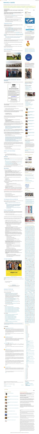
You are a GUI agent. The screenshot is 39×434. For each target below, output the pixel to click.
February (27, 366)
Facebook (27, 232)
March (26, 365)
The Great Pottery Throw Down (8, 164)
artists (17, 323)
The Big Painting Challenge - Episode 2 (9, 315)
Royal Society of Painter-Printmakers (30, 246)
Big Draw (33, 229)
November (27, 334)
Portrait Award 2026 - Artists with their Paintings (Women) (31, 123)
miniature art (30, 297)
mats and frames (26, 297)
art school (29, 265)
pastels (26, 303)
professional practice (32, 310)
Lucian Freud (31, 237)
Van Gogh (31, 254)
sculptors (26, 312)
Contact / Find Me (5, 6)
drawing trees (27, 278)
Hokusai (33, 233)
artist (32, 267)
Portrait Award (28, 241)
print (30, 308)
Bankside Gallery (29, 229)
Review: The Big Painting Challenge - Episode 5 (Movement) (12, 311)
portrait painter (29, 307)
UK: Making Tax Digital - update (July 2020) (29, 181)
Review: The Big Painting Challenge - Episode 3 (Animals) (12, 309)
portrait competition (30, 306)
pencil (32, 303)
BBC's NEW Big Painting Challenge (9, 306)
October (27, 335)
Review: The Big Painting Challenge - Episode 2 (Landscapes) (12, 308)
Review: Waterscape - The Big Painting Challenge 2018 (11, 301)
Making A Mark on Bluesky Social (28, 87)
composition (32, 273)
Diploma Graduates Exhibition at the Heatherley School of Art (31, 120)
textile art (32, 316)
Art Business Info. (15, 6)
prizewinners (26, 310)
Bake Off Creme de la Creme (8, 161)
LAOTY (27, 236)
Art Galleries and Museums (30, 227)
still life (25, 316)
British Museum (28, 230)
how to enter (27, 287)
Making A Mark (26, 101)
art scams (27, 265)
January (27, 367)
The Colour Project (5, 7)
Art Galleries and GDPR (28, 349)
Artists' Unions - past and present (28, 180)
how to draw (33, 286)
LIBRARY (13, 277)
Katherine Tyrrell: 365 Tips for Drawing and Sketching (29, 385)
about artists (27, 256)
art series (32, 265)
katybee (6, 349)
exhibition (27, 280)
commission (29, 273)
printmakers (29, 309)
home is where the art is (27, 286)
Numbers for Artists (18, 6)
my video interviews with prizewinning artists (29, 142)
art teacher (32, 266)
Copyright (30, 7)
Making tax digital (27, 179)
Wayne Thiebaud (30, 255)
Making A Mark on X (27, 88)
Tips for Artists (26, 105)
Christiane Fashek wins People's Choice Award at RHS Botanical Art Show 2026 (29, 199)
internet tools (32, 289)
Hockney (31, 233)
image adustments (29, 288)
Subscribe (8, 6)
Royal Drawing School (32, 243)
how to (30, 286)
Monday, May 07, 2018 (9, 349)
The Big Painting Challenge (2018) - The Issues (10, 293)
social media (32, 315)
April (26, 364)
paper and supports (29, 302)
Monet (25, 239)
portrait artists (26, 306)
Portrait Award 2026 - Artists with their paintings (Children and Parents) (31, 112)
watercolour (26, 319)
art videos (29, 267)
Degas (29, 231)
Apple (27, 226)
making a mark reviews (30, 295)
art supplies (28, 266)
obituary (28, 299)
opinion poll (26, 300)
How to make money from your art (29, 356)
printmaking (33, 309)
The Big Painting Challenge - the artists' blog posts (11, 321)
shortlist (26, 314)
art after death (28, 258)
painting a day (30, 301)
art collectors (32, 259)
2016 (26, 369)
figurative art (26, 283)
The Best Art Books (9, 7)
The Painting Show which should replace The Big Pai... (30, 358)
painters (32, 300)
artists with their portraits (27, 269)
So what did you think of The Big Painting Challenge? (11, 314)
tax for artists (28, 316)
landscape (32, 290)
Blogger (28, 432)
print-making (33, 308)
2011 (26, 373)
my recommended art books (27, 141)
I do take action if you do (32, 66)
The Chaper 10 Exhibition (7, 277)
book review (32, 270)
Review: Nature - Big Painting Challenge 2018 (10, 298)
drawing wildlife (26, 279)
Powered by (28, 31)
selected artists (33, 312)
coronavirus (31, 275)
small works (29, 315)
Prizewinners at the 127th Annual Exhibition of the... (30, 355)
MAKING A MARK (9, 2)
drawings (30, 279)
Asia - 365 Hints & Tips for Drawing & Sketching (29, 383)
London (27, 237)
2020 (26, 331)
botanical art (26, 271)
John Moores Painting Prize (31, 235)
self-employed (27, 313)
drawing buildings (32, 277)
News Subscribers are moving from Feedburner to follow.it (29, 178)
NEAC (27, 239)
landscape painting (28, 292)
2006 (26, 378)
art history (33, 262)
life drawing (31, 293)
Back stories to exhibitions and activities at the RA (30, 353)
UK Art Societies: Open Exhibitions (29, 6)
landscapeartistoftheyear (27, 293)
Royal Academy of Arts (32, 242)
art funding (30, 262)
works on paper (26, 323)
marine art (29, 296)
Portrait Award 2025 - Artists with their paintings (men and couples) (31, 132)
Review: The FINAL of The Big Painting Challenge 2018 (30, 357)
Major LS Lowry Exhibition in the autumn (31, 126)
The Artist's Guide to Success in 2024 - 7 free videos (29, 177)
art (6, 323)
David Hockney (27, 231)
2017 (26, 368)
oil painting (33, 299)
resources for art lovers (32, 311)
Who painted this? (23, 7)
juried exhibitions (27, 290)
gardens (28, 285)
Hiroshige (29, 233)
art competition (27, 260)
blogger (25, 270)
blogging (28, 270)
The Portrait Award (27, 253)
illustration (26, 288)
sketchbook (32, 314)
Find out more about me (27, 83)
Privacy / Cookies (33, 7)
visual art (33, 318)
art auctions (31, 258)
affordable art (32, 256)
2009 (26, 375)
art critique (10, 323)
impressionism (33, 288)
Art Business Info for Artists (28, 102)
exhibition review (30, 281)
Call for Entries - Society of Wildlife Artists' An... (30, 350)
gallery (26, 285)
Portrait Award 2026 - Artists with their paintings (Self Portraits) (31, 117)
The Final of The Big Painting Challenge (10, 318)
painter (29, 300)
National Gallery (31, 239)
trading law (32, 317)
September (27, 336)
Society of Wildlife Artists (32, 250)
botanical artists (32, 271)
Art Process (33, 227)
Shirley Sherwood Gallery (29, 248)
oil (30, 299)
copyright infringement (27, 275)
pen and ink (29, 303)
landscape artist (29, 291)
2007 (26, 377)
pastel (33, 302)
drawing (30, 276)
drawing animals (28, 277)
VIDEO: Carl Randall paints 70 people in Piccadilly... (30, 345)
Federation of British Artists (31, 232)
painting (26, 301)
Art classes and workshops (28, 228)
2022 (26, 329)
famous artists (30, 282)
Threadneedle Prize (32, 253)
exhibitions (26, 282)
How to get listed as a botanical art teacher (29, 200)
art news (26, 264)
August (27, 337)
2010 (26, 374)
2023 (26, 328)
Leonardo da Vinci (33, 236)
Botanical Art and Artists (14, 7)
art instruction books (28, 263)
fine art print (32, 283)
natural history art (31, 298)
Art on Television (11, 6)
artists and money (28, 268)
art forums (27, 262)
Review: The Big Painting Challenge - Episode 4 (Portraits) (12, 310)
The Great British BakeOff (8, 159)
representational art (27, 311)
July (26, 338)
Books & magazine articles (19, 7)
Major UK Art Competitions (23, 6)
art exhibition (30, 261)
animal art (26, 257)
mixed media (33, 297)
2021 (26, 330)
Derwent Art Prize (33, 231)
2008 (26, 376)
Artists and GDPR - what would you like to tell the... (30, 347)
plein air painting (32, 305)
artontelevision (32, 269)
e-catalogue (33, 279)
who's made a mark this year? (31, 321)
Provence (32, 241)
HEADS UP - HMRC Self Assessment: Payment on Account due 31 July (31, 115)
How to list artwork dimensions (31, 108)
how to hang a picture (30, 287)
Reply (5, 347)
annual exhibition (30, 257)
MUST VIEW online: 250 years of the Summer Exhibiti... (29, 341)
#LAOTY (25, 226)
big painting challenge (20, 323)
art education (12, 323)
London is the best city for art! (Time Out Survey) (31, 129)
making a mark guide (28, 294)
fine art (29, 283)
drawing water (32, 278)
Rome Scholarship (27, 242)
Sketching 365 (33, 248)
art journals (33, 263)
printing (26, 309)
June (26, 339)
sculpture (29, 312)
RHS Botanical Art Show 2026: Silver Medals (29, 203)
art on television (15, 323)
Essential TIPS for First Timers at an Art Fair (30, 348)
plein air (28, 305)
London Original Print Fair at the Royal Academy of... (29, 360)
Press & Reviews (27, 7)
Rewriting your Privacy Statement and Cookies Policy (29, 344)
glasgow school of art (32, 285)
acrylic (30, 256)
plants (25, 305)
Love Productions (13, 159)
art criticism (8, 323)
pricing (28, 308)
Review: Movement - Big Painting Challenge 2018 (11, 303)
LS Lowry (30, 236)
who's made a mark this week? (30, 321)
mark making (33, 296)
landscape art (26, 291)
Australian (34, 228)
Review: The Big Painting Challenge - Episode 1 (10, 307)
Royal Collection (27, 243)
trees (25, 318)
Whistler (33, 255)
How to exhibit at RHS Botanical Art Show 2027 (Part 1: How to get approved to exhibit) (29, 201)
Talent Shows (17, 32)
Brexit (25, 230)
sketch (28, 314)
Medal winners (27, 238)
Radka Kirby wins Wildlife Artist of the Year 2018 (30, 361)
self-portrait (30, 313)
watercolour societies (31, 319)
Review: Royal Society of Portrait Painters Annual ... (30, 352)
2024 (26, 327)
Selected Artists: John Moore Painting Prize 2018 (30, 363)
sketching (26, 315)
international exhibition (28, 289)
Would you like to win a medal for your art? (31, 135)
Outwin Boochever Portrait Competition (29, 240)
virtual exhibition (29, 318)
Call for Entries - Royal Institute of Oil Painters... (29, 342)
